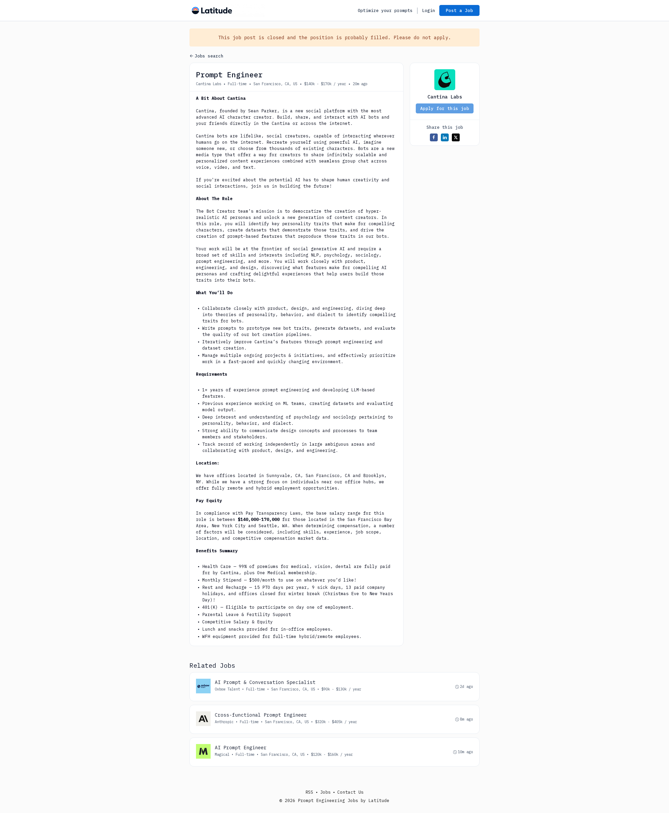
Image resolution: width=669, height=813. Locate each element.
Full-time (237, 84)
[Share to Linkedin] (445, 137)
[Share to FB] (434, 137)
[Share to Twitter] (456, 137)
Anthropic (224, 721)
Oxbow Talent (227, 689)
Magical (222, 754)
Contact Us (350, 792)
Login (428, 10)
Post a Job (459, 10)
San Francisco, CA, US (275, 84)
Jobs (325, 792)
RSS (309, 792)
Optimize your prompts (385, 10)
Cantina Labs (208, 84)
